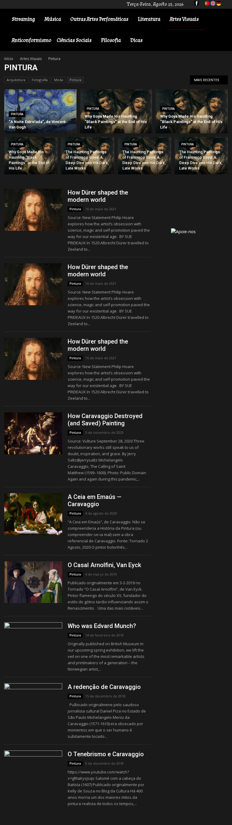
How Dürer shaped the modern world (98, 196)
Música (52, 19)
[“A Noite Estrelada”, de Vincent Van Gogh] (40, 111)
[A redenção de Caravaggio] (33, 704)
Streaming (23, 19)
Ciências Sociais (74, 40)
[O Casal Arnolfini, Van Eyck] (33, 582)
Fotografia (40, 80)
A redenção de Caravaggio (104, 686)
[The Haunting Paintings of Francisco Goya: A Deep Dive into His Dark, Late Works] (87, 157)
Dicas (136, 40)
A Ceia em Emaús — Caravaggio (94, 500)
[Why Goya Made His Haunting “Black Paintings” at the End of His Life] (116, 111)
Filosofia (111, 40)
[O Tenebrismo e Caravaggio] (33, 771)
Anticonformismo (31, 40)
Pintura (75, 80)
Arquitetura (16, 80)
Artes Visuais (184, 19)
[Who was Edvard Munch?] (33, 643)
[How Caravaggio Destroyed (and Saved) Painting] (33, 433)
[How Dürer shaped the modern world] (33, 210)
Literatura (149, 19)
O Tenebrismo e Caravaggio (106, 754)
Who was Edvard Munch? (102, 626)
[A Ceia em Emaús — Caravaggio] (33, 514)
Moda (58, 80)
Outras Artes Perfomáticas (99, 19)
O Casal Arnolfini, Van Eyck (104, 565)
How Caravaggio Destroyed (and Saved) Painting (105, 419)
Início (8, 58)
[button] (218, 19)
